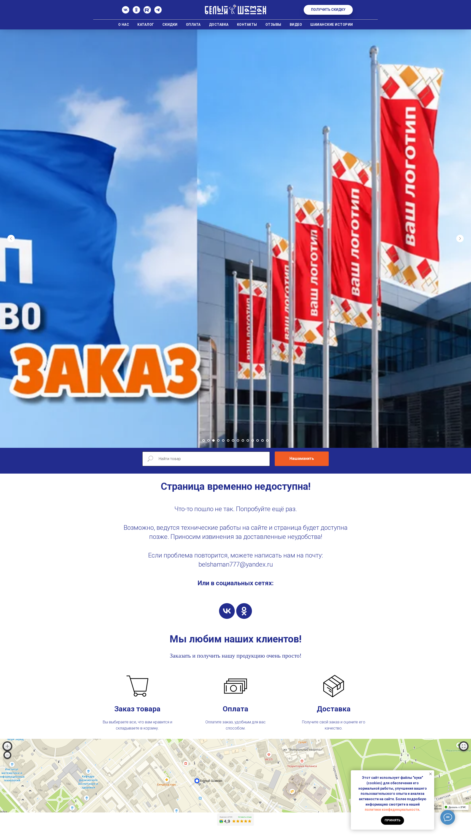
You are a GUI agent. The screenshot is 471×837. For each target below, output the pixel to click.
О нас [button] (123, 25)
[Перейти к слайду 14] (267, 440)
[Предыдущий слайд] (11, 238)
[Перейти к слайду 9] (243, 440)
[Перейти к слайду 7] (233, 440)
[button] (328, 10)
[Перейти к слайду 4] (218, 440)
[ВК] (125, 12)
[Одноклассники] (136, 12)
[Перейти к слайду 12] (257, 440)
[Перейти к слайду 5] (223, 440)
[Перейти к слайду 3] (213, 440)
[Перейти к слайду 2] (208, 440)
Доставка (219, 25)
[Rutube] (147, 12)
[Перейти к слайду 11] (252, 440)
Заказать (180, 655)
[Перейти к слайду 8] (238, 440)
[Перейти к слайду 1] (203, 440)
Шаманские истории (331, 25)
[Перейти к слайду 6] (228, 440)
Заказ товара (137, 708)
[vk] (227, 611)
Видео (296, 25)
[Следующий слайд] (460, 238)
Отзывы (273, 25)
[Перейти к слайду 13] (262, 440)
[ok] (244, 611)
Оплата (193, 25)
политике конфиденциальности (392, 809)
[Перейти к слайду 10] (248, 440)
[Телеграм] (158, 12)
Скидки (170, 25)
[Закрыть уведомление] (430, 773)
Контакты (247, 25)
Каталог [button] (145, 25)
